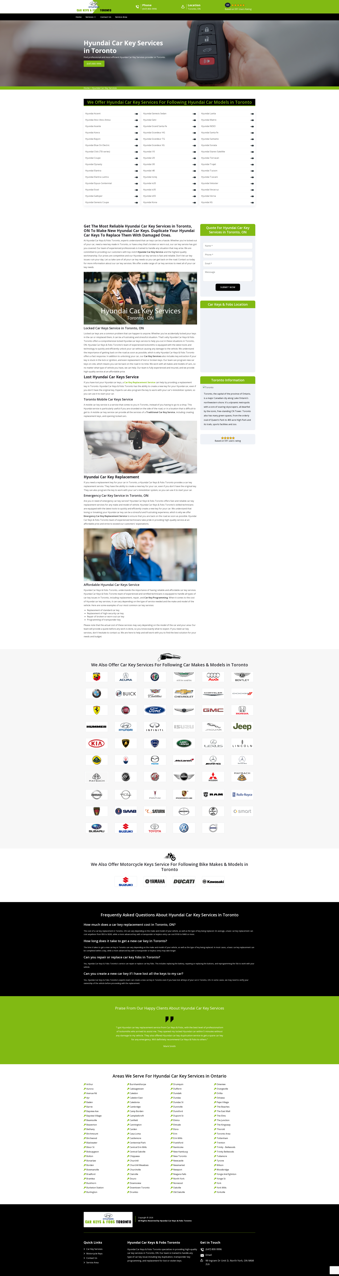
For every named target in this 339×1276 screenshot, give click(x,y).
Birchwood (91, 1138)
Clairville (134, 1174)
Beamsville (91, 1120)
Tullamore (222, 1156)
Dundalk (177, 1093)
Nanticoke (178, 1147)
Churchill (134, 1160)
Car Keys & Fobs (94, 11)
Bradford (90, 1174)
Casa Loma (135, 1133)
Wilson (220, 1165)
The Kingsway (224, 1124)
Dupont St (178, 1115)
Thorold (221, 1129)
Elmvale (177, 1124)
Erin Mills (177, 1138)
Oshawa (221, 1097)
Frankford (178, 1142)
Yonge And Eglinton (226, 1174)
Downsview (135, 1183)
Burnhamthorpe (138, 1084)
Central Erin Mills (138, 1147)
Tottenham (222, 1138)
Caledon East (136, 1097)
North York (178, 1178)
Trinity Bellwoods (225, 1151)
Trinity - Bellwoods (226, 1147)
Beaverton (91, 1124)
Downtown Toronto (140, 1187)
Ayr (88, 1097)
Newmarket (179, 1165)
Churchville (135, 1169)
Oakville (177, 1187)
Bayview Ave (92, 1111)
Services (89, 17)
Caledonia (135, 1102)
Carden (133, 1129)
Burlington (91, 1192)
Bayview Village (94, 1115)
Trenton (221, 1142)
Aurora (89, 1088)
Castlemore (135, 1138)
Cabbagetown (137, 1088)
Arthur (89, 1084)
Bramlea (90, 1178)
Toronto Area (223, 1133)
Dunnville (178, 1106)
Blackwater (91, 1142)
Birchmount (92, 1133)
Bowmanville (92, 1169)
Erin (175, 1133)
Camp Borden (136, 1111)
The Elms (221, 1115)
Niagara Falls (179, 1174)
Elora (175, 1129)
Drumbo (134, 1192)
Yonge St (221, 1178)
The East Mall (223, 1111)
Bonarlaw (91, 1160)
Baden (89, 1102)
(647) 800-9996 (94, 63)
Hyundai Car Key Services (104, 88)
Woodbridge (223, 1169)
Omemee (221, 1084)
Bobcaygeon (92, 1151)
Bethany (90, 1129)
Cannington (136, 1124)
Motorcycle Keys (94, 1253)
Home (79, 17)
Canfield (134, 1120)
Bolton (89, 1156)
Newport (177, 1169)
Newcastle (178, 1160)
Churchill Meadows (139, 1165)
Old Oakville (179, 1192)
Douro (133, 1178)
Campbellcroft (137, 1115)
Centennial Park (138, 1142)
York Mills (221, 1187)
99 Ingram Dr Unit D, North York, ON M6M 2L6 (230, 1262)
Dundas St (178, 1102)
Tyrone (220, 1160)
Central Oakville (137, 1151)
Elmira (176, 1120)
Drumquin (178, 1084)
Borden (90, 1165)
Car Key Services (94, 1249)
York (219, 1183)
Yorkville (221, 1192)
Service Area (121, 17)
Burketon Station (95, 1187)
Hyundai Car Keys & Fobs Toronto (176, 1220)
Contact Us (105, 17)
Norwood (178, 1183)
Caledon (134, 1093)
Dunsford (178, 1111)
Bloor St (90, 1147)
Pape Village (223, 1102)
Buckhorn (91, 1183)
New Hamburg (180, 1151)
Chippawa (135, 1156)
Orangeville (222, 1088)
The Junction (223, 1120)
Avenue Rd (91, 1093)
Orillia (219, 1093)
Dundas (177, 1097)
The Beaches (223, 1106)
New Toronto (180, 1156)
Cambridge (135, 1106)
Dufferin (177, 1088)
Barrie (89, 1106)
